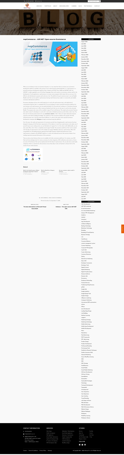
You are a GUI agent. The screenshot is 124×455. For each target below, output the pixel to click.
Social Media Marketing (86, 370)
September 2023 (85, 118)
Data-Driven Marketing (86, 258)
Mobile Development (86, 328)
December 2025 (85, 59)
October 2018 (84, 166)
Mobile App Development (87, 326)
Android (83, 217)
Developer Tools (85, 265)
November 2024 (85, 87)
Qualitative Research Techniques (89, 350)
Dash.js (83, 256)
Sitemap (50, 450)
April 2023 (83, 128)
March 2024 (84, 105)
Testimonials (88, 6)
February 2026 (84, 54)
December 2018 (85, 161)
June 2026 (83, 46)
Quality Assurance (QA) (87, 352)
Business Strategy (85, 234)
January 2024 (84, 109)
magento (83, 317)
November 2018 (85, 163)
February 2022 (84, 152)
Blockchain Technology (86, 228)
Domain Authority (85, 273)
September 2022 (85, 144)
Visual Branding (85, 398)
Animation (83, 219)
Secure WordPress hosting (87, 356)
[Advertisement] (50, 76)
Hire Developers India (83, 437)
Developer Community (86, 263)
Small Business (84, 365)
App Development (85, 221)
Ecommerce (84, 278)
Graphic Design (84, 295)
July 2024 (83, 96)
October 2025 (84, 63)
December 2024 (85, 85)
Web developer (84, 402)
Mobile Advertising (85, 324)
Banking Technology (86, 225)
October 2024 (84, 89)
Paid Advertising (85, 335)
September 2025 (85, 65)
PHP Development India (52, 442)
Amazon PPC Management (87, 212)
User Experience (85, 393)
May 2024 (83, 100)
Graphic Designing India (67, 437)
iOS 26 (83, 304)
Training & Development (87, 385)
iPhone (83, 306)
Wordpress (83, 413)
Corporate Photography (87, 247)
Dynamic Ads (84, 276)
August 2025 (84, 67)
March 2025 (84, 78)
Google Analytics (85, 291)
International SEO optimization (88, 302)
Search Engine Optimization (52, 437)
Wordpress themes (85, 417)
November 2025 (85, 61)
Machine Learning (85, 315)
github (82, 287)
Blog (80, 6)
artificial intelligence (86, 223)
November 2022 (85, 139)
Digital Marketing (85, 269)
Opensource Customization (67, 435)
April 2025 (83, 76)
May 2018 (83, 177)
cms (82, 236)
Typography (84, 387)
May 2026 (83, 48)
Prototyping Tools (85, 348)
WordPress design (65, 442)
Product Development (86, 343)
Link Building (84, 313)
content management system (88, 243)
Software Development (86, 372)
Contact (97, 6)
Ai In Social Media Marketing (88, 210)
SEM (82, 359)
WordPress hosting (85, 415)
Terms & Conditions (33, 450)
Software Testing (85, 374)
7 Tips (90, 437)
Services (39, 6)
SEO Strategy (84, 363)
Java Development (85, 308)
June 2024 (83, 98)
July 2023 (83, 122)
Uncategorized (84, 389)
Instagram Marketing (86, 300)
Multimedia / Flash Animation (68, 431)
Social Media (84, 367)
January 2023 (84, 135)
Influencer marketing (86, 297)
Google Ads (84, 289)
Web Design (49, 431)
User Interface (84, 396)
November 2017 (85, 187)
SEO (82, 361)
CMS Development (66, 438)
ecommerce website (49, 113)
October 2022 (84, 142)
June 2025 (83, 72)
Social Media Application (67, 433)
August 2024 (84, 94)
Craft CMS (84, 250)
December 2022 (85, 137)
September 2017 (85, 192)
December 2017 (84, 185)
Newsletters (84, 332)
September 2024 (85, 91)
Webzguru (39, 119)
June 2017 (83, 198)
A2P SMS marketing (86, 206)
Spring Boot (84, 378)
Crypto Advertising (85, 252)
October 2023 (84, 115)
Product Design (85, 341)
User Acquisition (85, 391)
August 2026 (84, 41)
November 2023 (85, 113)
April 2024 (83, 102)
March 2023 (84, 131)
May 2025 (83, 74)
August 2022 (84, 146)
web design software (86, 400)
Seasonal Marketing (86, 354)
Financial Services (85, 282)
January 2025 (84, 83)
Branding (83, 230)
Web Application (50, 435)
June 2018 (83, 174)
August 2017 (84, 194)
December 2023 (85, 111)
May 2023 (83, 126)
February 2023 (84, 133)
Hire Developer (64, 6)
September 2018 (85, 168)
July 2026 (83, 43)
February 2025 (84, 81)
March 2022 (84, 150)
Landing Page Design (86, 311)
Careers (74, 6)
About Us (81, 433)
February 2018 (84, 183)
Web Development (85, 404)
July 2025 (83, 70)
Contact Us (39, 1)
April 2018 (83, 179)
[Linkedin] (85, 445)
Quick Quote (122, 228)
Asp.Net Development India (52, 438)
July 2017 (83, 196)
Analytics (83, 215)
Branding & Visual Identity (87, 232)
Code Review (84, 239)
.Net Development (85, 204)
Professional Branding (86, 345)
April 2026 (83, 50)
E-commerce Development (52, 440)
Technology (84, 383)
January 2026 (84, 57)
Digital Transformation (86, 271)
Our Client (91, 435)
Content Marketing (85, 245)
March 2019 (84, 157)
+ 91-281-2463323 (29, 1)
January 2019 (84, 159)
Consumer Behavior (85, 241)
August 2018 (84, 170)
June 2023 (83, 124)
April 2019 (83, 155)
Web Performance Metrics (87, 407)
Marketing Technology (86, 321)
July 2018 (83, 172)
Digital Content (85, 267)
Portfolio (48, 6)
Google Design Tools (86, 293)
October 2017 (84, 190)
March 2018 (84, 181)
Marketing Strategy (86, 319)
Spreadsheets (84, 376)
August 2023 (84, 120)
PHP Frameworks (85, 337)
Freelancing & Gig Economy (87, 284)
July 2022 (83, 148)
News (82, 330)
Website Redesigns (85, 411)
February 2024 (84, 107)
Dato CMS (83, 260)
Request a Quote (82, 438)
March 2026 (84, 52)
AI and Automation (85, 208)
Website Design (85, 409)
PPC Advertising (85, 339)
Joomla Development (66, 440)
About (55, 6)
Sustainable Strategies (86, 380)
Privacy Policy (43, 450)
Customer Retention (86, 254)
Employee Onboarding (86, 280)
